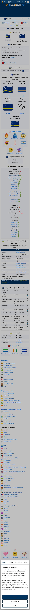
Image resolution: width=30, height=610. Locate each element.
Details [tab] (11, 562)
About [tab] (26, 562)
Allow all (15, 597)
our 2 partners (10, 570)
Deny (15, 605)
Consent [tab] (4, 562)
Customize (14, 601)
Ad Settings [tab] (18, 562)
